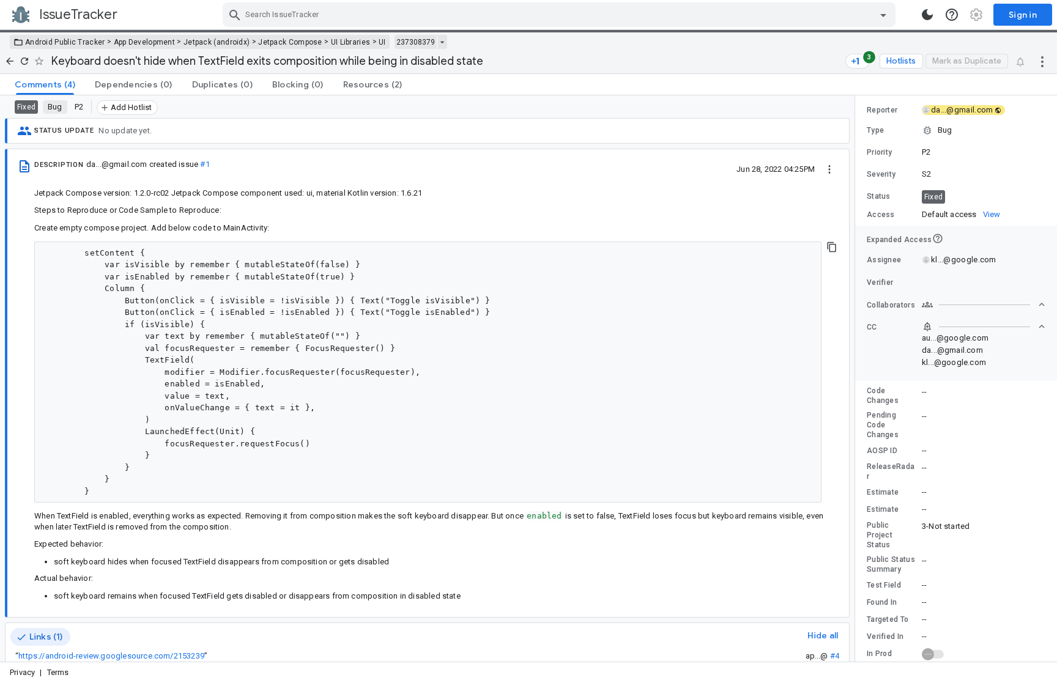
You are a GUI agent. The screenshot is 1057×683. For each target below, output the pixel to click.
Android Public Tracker (65, 42)
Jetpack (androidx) (217, 42)
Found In (882, 602)
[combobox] (560, 14)
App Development (145, 42)
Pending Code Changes (883, 425)
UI (382, 42)
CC (872, 327)
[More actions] (1042, 61)
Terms (58, 672)
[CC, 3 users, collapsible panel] (983, 326)
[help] (952, 14)
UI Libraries (351, 42)
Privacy (22, 672)
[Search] (235, 14)
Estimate (883, 492)
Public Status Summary (891, 564)
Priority (879, 152)
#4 (834, 655)
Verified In (885, 636)
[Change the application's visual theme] (927, 14)
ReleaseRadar (890, 471)
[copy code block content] (832, 247)
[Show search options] (883, 14)
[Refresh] (24, 61)
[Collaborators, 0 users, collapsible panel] (983, 304)
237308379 (415, 42)
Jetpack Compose (290, 42)
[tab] (45, 84)
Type (875, 130)
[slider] (857, 378)
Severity (881, 174)
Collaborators (891, 305)
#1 (204, 164)
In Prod (879, 653)
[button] (956, 130)
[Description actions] (829, 169)
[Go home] (9, 61)
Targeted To (887, 619)
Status (879, 196)
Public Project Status (879, 535)
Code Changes (883, 395)
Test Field (884, 585)
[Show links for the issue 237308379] (442, 42)
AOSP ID (882, 450)
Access (881, 214)
